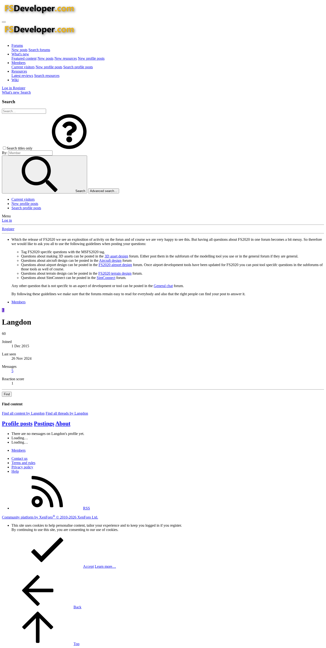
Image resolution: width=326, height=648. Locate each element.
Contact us (19, 458)
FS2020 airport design (115, 265)
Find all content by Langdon (23, 413)
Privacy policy (22, 467)
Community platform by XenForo (50, 517)
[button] (69, 148)
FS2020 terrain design (114, 273)
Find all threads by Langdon (67, 413)
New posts (19, 50)
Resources (19, 71)
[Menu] (4, 22)
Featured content (24, 58)
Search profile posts (78, 67)
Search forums (39, 50)
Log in (7, 220)
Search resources (46, 76)
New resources (65, 58)
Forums (17, 45)
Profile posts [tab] (17, 423)
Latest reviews (22, 76)
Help (15, 471)
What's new (20, 54)
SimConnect (106, 278)
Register (8, 229)
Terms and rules (23, 463)
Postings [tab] (44, 423)
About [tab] (62, 423)
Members (18, 63)
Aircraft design (110, 260)
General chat (163, 286)
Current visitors (23, 67)
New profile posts (91, 58)
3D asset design (116, 256)
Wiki (15, 80)
